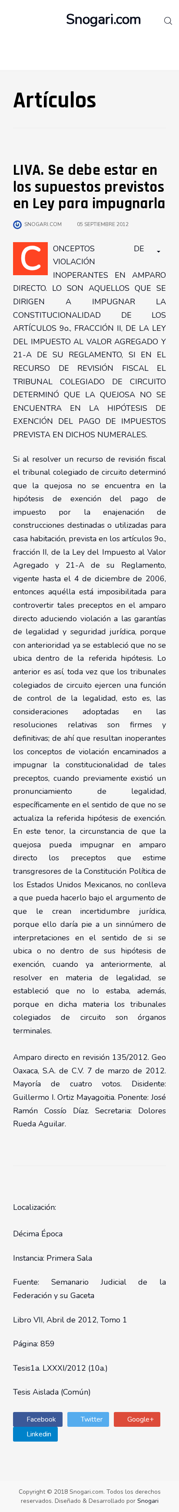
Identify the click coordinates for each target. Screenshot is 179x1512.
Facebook (40, 1419)
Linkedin (38, 1434)
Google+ (140, 1419)
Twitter (91, 1419)
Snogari (148, 1501)
